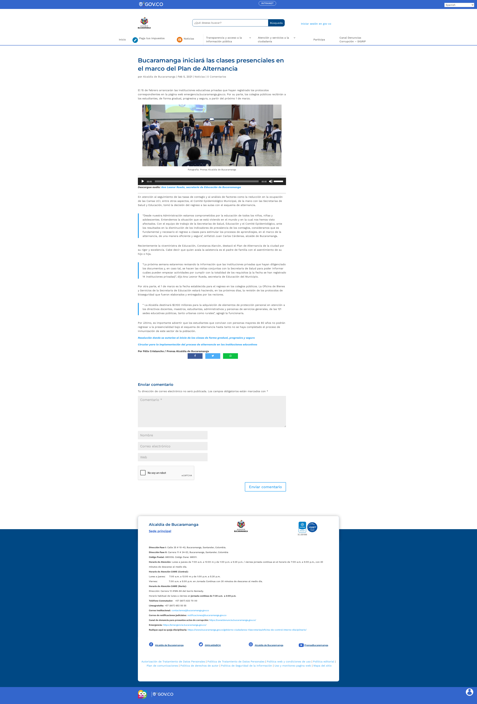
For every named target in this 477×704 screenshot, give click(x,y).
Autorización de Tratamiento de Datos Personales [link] (173, 661)
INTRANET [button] (267, 3)
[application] (212, 181)
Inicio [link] (122, 39)
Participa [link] (319, 39)
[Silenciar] (271, 181)
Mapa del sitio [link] (322, 665)
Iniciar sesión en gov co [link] (316, 23)
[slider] (279, 181)
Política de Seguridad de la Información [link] (246, 665)
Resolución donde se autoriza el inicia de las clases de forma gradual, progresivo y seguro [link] (196, 337)
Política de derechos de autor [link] (199, 665)
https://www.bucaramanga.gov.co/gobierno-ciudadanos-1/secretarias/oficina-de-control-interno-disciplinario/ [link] (247, 630)
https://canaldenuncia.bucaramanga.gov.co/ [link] (232, 620)
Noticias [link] (200, 76)
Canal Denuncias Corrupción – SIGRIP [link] (352, 39)
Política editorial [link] (323, 661)
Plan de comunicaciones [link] (162, 665)
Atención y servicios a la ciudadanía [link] (273, 39)
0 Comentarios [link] (216, 76)
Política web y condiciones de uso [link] (289, 661)
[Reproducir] (143, 181)
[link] (151, 6)
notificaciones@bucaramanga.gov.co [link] (206, 615)
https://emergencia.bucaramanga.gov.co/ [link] (184, 625)
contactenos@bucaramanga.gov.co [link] (190, 610)
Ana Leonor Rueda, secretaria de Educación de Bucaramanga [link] (201, 187)
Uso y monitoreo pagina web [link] (292, 665)
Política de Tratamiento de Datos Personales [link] (235, 661)
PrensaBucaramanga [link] (316, 645)
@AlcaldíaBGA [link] (213, 645)
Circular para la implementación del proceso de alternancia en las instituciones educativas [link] (198, 344)
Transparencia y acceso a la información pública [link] (224, 39)
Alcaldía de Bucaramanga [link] (159, 76)
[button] (265, 487)
